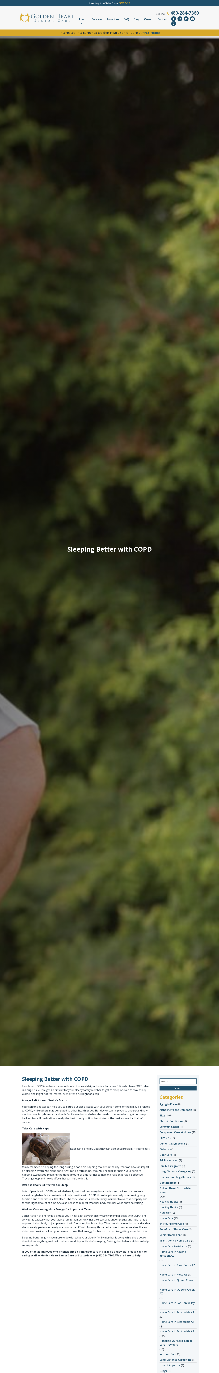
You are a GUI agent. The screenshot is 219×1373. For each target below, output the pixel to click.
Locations (113, 19)
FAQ (126, 19)
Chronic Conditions (171, 1121)
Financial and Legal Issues (175, 1177)
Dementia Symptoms (172, 1143)
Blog (136, 19)
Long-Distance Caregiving (175, 1171)
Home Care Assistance (173, 1246)
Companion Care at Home (175, 1132)
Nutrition (165, 1212)
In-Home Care (168, 1354)
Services (97, 19)
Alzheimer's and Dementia (176, 1110)
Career (148, 19)
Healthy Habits (169, 1201)
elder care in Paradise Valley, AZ (105, 1251)
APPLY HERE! (149, 32)
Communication (169, 1126)
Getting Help (168, 1182)
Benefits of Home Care (174, 1229)
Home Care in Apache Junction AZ (173, 1253)
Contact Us (162, 21)
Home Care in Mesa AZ (173, 1274)
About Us (83, 21)
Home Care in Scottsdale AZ (177, 1312)
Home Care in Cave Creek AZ (177, 1265)
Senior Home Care (171, 1235)
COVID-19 (165, 1138)
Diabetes (165, 1149)
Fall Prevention (169, 1160)
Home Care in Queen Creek (176, 1280)
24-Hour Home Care (172, 1223)
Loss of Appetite (170, 1365)
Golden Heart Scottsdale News (175, 1190)
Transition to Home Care (175, 1240)
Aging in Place (168, 1104)
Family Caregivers (170, 1166)
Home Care (166, 1218)
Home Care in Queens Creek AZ (177, 1291)
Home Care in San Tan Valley (177, 1303)
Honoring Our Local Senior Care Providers (176, 1342)
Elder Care (166, 1155)
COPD (139, 1086)
